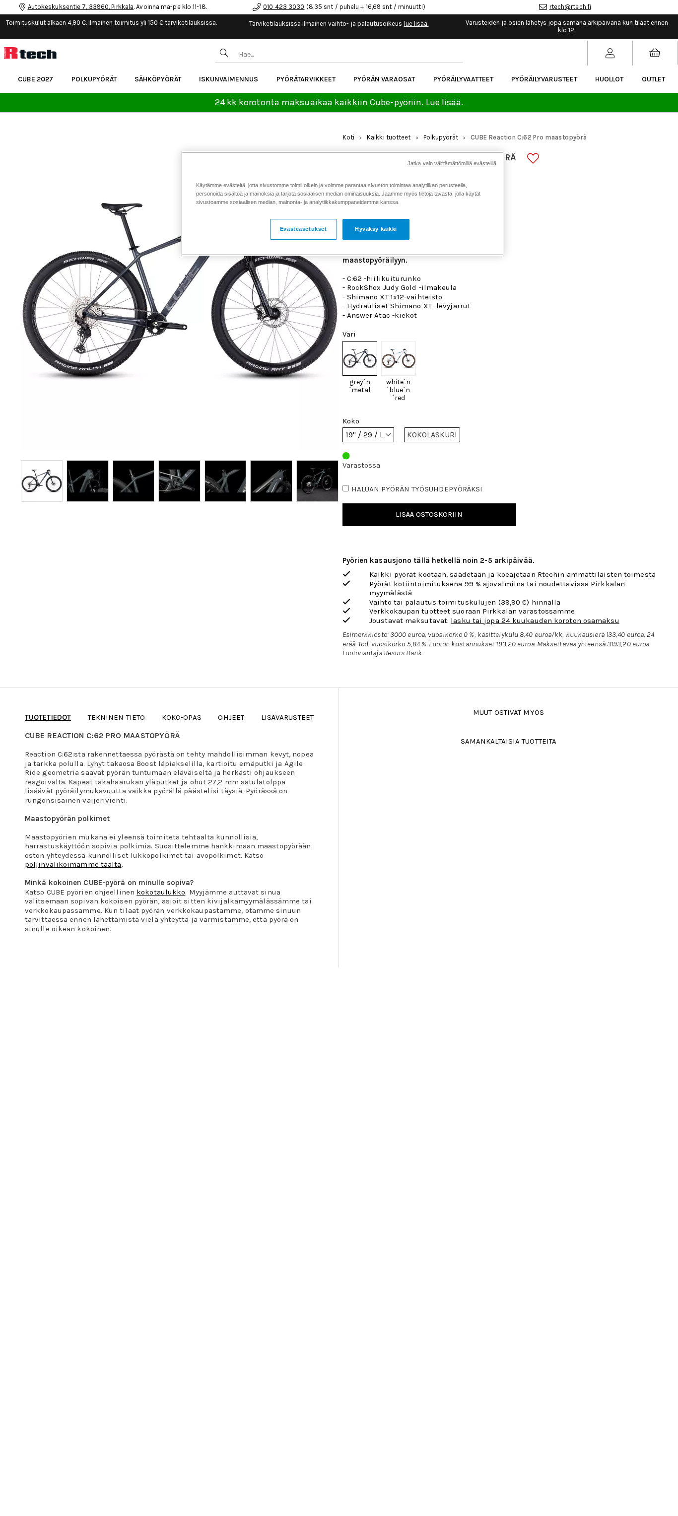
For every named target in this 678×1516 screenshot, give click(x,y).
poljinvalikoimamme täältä (73, 864)
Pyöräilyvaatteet (463, 79)
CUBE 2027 (35, 79)
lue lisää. (416, 23)
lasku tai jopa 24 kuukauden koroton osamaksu (535, 620)
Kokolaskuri (432, 434)
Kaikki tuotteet (389, 137)
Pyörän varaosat (384, 79)
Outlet (653, 79)
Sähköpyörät (158, 79)
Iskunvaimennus (228, 79)
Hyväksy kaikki (376, 229)
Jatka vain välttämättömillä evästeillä (451, 163)
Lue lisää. (445, 102)
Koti (348, 137)
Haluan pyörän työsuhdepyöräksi (417, 488)
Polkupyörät (94, 79)
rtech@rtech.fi (570, 6)
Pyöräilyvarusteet (544, 79)
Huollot (609, 79)
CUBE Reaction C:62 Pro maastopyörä (529, 137)
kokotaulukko (160, 892)
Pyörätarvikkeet (306, 79)
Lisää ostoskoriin (429, 514)
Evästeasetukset (303, 229)
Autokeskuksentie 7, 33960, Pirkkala (81, 6)
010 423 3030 (283, 6)
